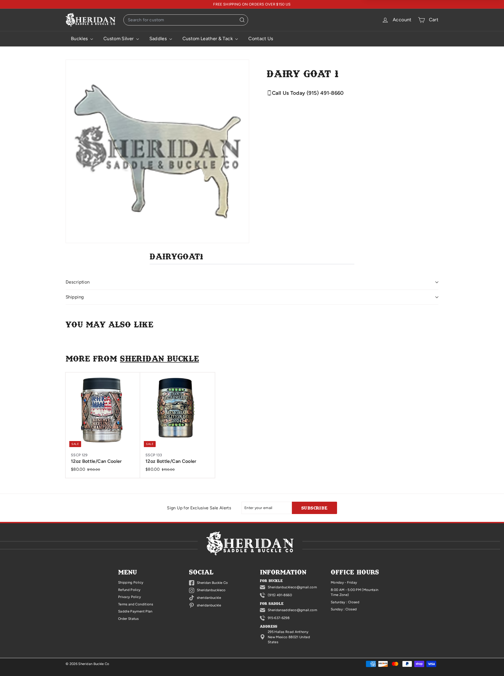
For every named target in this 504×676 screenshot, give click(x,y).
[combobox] (185, 19)
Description (78, 282)
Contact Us (260, 38)
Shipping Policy (130, 582)
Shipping (75, 297)
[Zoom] (157, 151)
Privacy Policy (129, 597)
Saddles (158, 38)
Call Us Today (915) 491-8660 (308, 93)
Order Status (128, 619)
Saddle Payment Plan (135, 611)
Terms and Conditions (135, 604)
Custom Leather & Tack (208, 38)
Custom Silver (119, 38)
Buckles (80, 38)
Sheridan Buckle (159, 358)
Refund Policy (129, 590)
